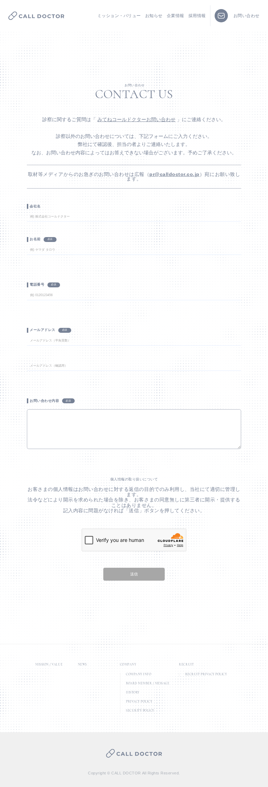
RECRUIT (186, 665)
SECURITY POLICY (140, 711)
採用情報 (197, 15)
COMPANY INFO (138, 674)
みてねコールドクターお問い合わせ (136, 119)
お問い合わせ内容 (44, 401)
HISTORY (133, 692)
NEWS (82, 665)
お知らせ (154, 15)
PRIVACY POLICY (139, 702)
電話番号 (37, 284)
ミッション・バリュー (119, 15)
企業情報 (175, 15)
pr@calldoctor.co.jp (174, 174)
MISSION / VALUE (48, 665)
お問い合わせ (246, 15)
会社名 (35, 206)
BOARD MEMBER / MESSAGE (147, 683)
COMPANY (128, 665)
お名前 (35, 239)
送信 (134, 574)
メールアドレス (42, 330)
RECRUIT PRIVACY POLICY (206, 674)
